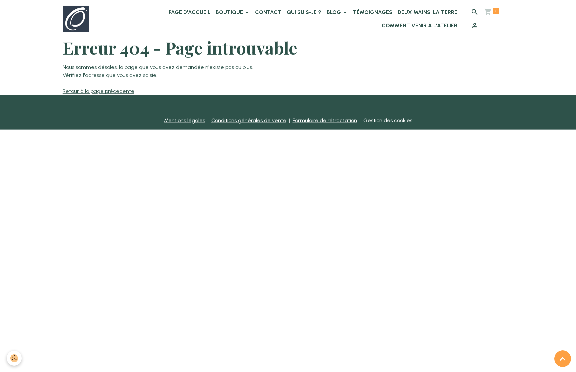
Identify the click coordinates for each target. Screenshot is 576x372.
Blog (334, 12)
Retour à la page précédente (98, 91)
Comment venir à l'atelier (419, 25)
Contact (268, 12)
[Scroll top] (562, 358)
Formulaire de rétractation (325, 120)
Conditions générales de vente (248, 120)
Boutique (230, 12)
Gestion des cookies (387, 120)
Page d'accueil (189, 12)
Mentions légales (184, 120)
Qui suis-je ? (304, 12)
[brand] (77, 19)
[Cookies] (14, 358)
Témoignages (372, 12)
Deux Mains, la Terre (427, 12)
